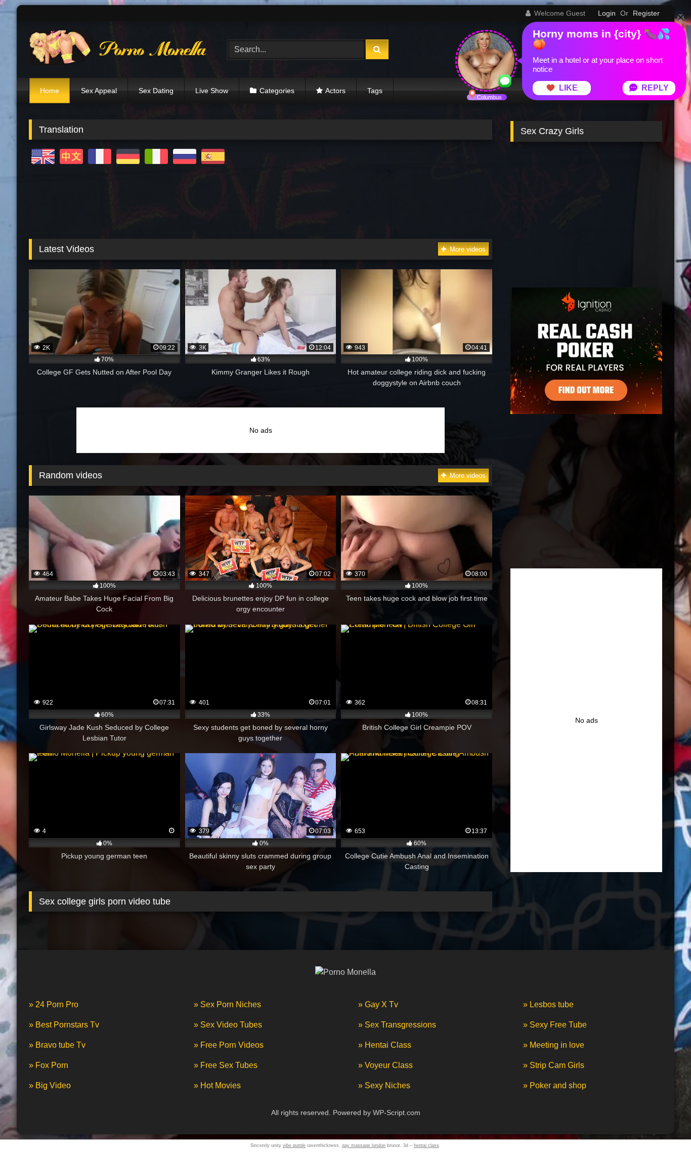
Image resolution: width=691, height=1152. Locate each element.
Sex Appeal (99, 91)
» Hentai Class (384, 1045)
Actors (335, 91)
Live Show (211, 91)
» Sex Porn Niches (227, 1004)
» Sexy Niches (384, 1085)
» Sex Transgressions (397, 1024)
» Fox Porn (48, 1065)
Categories (277, 91)
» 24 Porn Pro (53, 1004)
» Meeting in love (553, 1045)
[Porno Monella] (117, 49)
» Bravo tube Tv (57, 1045)
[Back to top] (660, 1122)
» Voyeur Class (385, 1065)
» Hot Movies (217, 1085)
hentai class (426, 1145)
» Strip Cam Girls (553, 1065)
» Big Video (50, 1085)
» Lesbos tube (548, 1004)
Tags (374, 91)
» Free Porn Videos (229, 1045)
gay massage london (363, 1145)
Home (49, 91)
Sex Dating (156, 91)
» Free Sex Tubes (225, 1065)
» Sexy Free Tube (555, 1024)
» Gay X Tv (378, 1004)
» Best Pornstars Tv (64, 1024)
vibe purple (294, 1145)
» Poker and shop (554, 1085)
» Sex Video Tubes (228, 1024)
